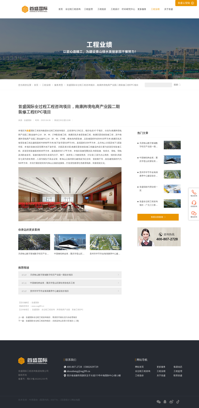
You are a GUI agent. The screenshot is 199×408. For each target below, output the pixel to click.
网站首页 (139, 367)
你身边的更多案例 (29, 229)
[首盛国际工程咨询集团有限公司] (34, 12)
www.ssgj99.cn (38, 306)
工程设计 (115, 9)
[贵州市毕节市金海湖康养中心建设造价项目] (106, 242)
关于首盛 (168, 9)
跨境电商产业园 (63, 309)
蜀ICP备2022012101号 (37, 379)
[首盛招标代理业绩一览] (172, 189)
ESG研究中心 (128, 9)
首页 (60, 9)
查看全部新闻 (157, 217)
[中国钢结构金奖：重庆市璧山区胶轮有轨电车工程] (70, 242)
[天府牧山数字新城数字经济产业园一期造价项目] (34, 242)
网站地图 (75, 400)
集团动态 (178, 367)
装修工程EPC (77, 309)
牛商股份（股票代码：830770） (44, 400)
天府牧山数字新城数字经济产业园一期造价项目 (148, 145)
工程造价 (101, 9)
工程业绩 (155, 9)
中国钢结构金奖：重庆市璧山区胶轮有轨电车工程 (148, 159)
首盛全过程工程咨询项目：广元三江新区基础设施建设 (148, 203)
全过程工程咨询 (73, 9)
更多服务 (142, 9)
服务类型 (58, 85)
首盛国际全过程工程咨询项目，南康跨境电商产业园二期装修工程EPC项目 (102, 85)
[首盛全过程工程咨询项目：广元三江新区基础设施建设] (172, 203)
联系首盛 (178, 375)
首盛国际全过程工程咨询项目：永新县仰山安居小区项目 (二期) (52, 321)
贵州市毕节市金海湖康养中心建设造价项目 (148, 174)
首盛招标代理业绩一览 (148, 188)
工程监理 (88, 9)
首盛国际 (36, 309)
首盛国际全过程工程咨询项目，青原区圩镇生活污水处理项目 (51, 317)
